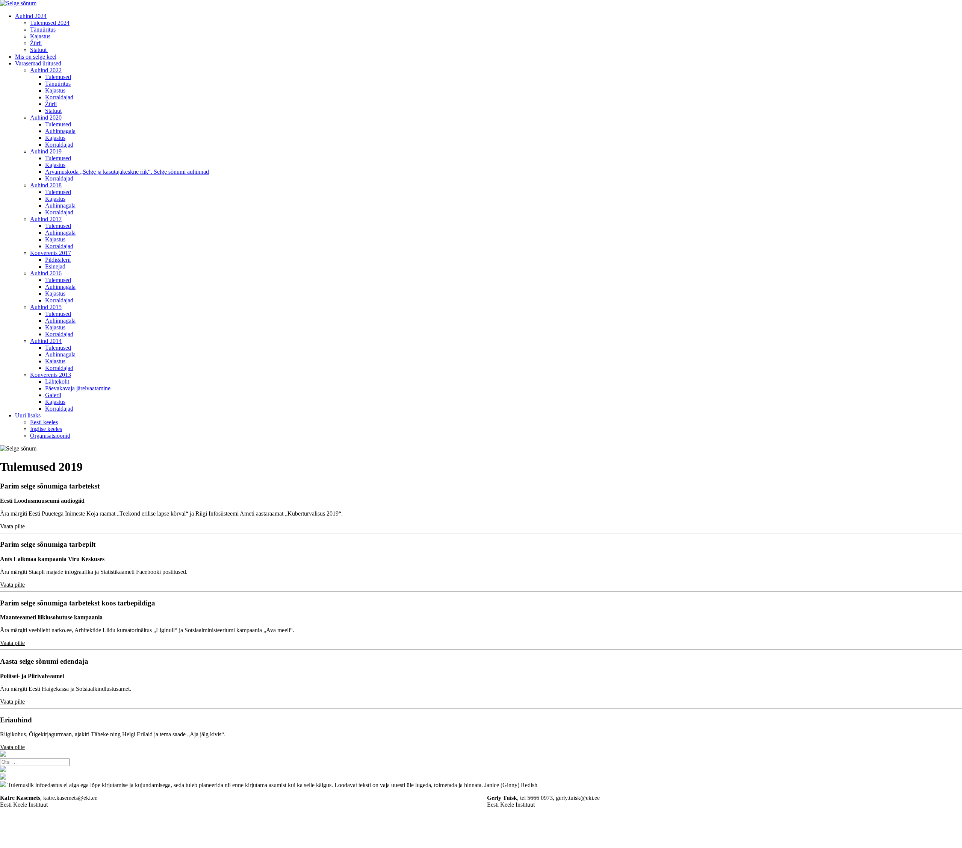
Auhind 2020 (46, 117)
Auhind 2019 (46, 151)
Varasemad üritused (38, 63)
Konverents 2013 (50, 375)
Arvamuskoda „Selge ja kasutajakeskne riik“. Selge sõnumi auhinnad (127, 171)
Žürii (36, 43)
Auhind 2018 (46, 185)
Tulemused (58, 77)
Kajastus (40, 36)
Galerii (53, 395)
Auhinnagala (60, 131)
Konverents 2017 (50, 253)
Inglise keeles (46, 429)
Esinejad (55, 266)
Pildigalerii (58, 259)
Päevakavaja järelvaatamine (77, 388)
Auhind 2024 (31, 16)
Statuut (39, 50)
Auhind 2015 (46, 307)
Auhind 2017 (46, 219)
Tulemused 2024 (50, 23)
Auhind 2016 (46, 273)
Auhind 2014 (46, 341)
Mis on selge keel (35, 56)
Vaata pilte (12, 526)
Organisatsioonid (50, 435)
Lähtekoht (57, 381)
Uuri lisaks (28, 415)
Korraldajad (59, 97)
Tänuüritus (43, 29)
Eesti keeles (44, 422)
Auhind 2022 (46, 70)
